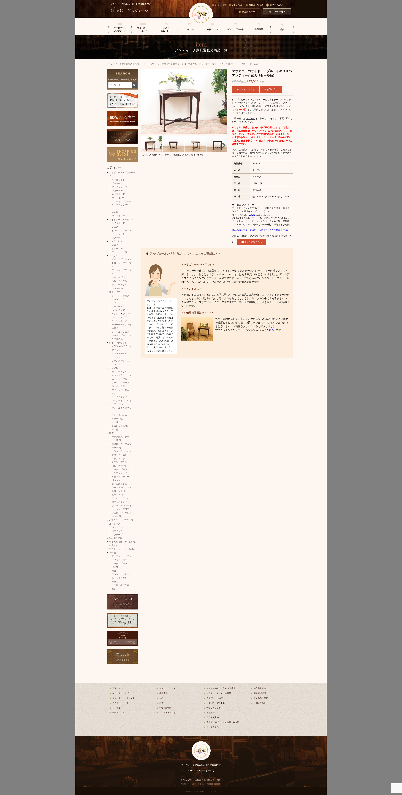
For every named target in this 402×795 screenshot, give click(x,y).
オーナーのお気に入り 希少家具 (221, 688)
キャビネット (118, 179)
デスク (115, 245)
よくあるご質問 (220, 5)
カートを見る (212, 727)
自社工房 (210, 712)
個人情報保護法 (261, 693)
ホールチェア (118, 310)
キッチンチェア (119, 321)
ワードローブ (118, 216)
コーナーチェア (119, 317)
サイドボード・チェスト (121, 219)
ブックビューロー (120, 252)
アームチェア (118, 306)
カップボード (118, 194)
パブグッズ (117, 531)
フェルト (250, 118)
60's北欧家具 (115, 538)
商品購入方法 (212, 717)
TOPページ (117, 688)
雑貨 (111, 433)
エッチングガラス (120, 469)
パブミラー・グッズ (168, 712)
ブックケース (118, 183)
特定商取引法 (260, 688)
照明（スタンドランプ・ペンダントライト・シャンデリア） (122, 505)
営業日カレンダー (214, 708)
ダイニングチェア (120, 295)
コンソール (117, 288)
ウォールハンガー (120, 415)
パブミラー (117, 527)
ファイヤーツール (120, 498)
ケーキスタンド (119, 397)
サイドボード (118, 223)
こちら (252, 214)
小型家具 (113, 368)
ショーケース (118, 190)
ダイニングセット (118, 342)
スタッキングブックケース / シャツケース (121, 205)
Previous (145, 102)
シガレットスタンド (121, 426)
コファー (116, 237)
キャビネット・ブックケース (125, 693)
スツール (127, 313)
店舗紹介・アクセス (215, 703)
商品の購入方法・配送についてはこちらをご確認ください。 (261, 230)
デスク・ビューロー (119, 241)
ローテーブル (118, 277)
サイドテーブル (119, 284)
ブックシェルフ (119, 187)
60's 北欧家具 (165, 708)
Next (223, 102)
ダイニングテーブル (121, 259)
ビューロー (117, 248)
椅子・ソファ (115, 292)
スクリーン (117, 422)
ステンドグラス (119, 458)
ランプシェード (119, 473)
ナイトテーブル (119, 371)
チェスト (116, 227)
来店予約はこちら (253, 242)
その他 (115, 429)
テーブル (113, 255)
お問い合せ (272, 89)
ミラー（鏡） (118, 418)
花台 (114, 570)
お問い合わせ (260, 703)
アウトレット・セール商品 (122, 549)
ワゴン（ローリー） (121, 574)
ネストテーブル (119, 281)
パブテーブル (118, 534)
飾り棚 (115, 212)
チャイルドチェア (120, 332)
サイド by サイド (120, 198)
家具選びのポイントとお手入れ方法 (222, 722)
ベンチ (115, 313)
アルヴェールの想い (215, 698)
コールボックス (119, 484)
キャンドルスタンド (121, 487)
